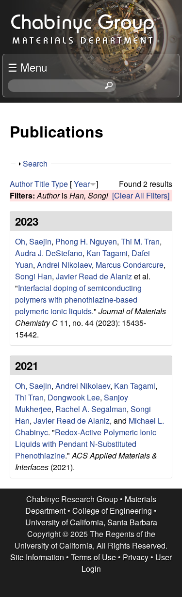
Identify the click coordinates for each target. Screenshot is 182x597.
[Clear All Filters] (140, 195)
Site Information (37, 557)
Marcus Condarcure (130, 264)
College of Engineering (112, 510)
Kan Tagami (107, 253)
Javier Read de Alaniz (94, 276)
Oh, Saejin (33, 241)
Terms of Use (93, 557)
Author (21, 183)
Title (42, 183)
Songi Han (33, 276)
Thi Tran (29, 397)
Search (35, 163)
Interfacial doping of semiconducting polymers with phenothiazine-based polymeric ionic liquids (78, 299)
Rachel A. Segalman (91, 408)
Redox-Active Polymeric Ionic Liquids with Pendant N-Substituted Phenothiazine (85, 444)
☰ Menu (27, 67)
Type (59, 183)
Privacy (136, 557)
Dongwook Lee (74, 397)
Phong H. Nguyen (86, 241)
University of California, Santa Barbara (91, 522)
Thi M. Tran (140, 241)
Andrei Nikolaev (64, 264)
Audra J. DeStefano (49, 253)
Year (82, 183)
